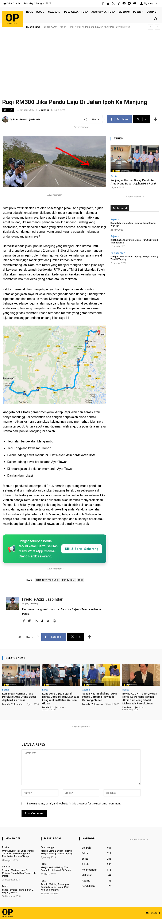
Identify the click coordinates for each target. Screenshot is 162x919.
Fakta (45, 689)
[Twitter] (113, 3)
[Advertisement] (81, 65)
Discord (155, 913)
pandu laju (68, 579)
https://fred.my (30, 603)
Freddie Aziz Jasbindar (27, 119)
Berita (8, 109)
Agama (86, 689)
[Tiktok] (118, 3)
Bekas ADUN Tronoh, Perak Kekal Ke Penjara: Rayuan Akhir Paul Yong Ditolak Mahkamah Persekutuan (139, 698)
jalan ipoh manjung (47, 579)
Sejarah (115, 219)
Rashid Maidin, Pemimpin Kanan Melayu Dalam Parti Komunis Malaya (55, 887)
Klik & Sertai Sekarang (81, 549)
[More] (155, 119)
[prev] (150, 26)
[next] (157, 26)
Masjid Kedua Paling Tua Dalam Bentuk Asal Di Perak (56, 869)
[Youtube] (124, 3)
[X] (48, 619)
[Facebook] (102, 3)
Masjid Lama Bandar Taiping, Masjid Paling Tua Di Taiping (57, 852)
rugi (80, 579)
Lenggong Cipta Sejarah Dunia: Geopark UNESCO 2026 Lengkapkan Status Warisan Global (60, 698)
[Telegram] (129, 3)
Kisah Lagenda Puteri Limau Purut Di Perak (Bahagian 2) (134, 241)
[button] (155, 19)
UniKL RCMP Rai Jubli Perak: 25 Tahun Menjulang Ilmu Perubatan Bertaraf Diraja (18, 854)
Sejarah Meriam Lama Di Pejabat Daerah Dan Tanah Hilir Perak (19, 873)
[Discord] (134, 3)
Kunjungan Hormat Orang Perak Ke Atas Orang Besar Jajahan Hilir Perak (133, 182)
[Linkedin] (36, 619)
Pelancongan (118, 253)
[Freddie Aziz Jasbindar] (6, 119)
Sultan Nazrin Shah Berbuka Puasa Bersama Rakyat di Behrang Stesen (99, 697)
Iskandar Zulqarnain (12, 704)
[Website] (54, 619)
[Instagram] (108, 3)
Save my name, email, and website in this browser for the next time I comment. (74, 803)
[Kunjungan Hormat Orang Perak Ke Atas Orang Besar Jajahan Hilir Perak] (135, 158)
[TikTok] (42, 619)
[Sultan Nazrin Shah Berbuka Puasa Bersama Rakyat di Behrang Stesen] (101, 674)
